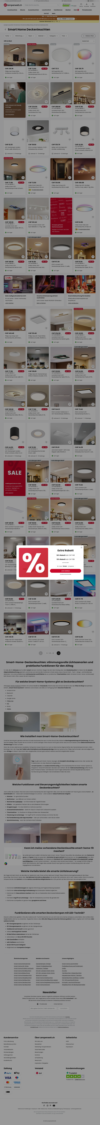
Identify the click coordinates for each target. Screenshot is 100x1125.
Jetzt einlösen (65, 571)
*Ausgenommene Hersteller (65, 574)
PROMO (65, 566)
